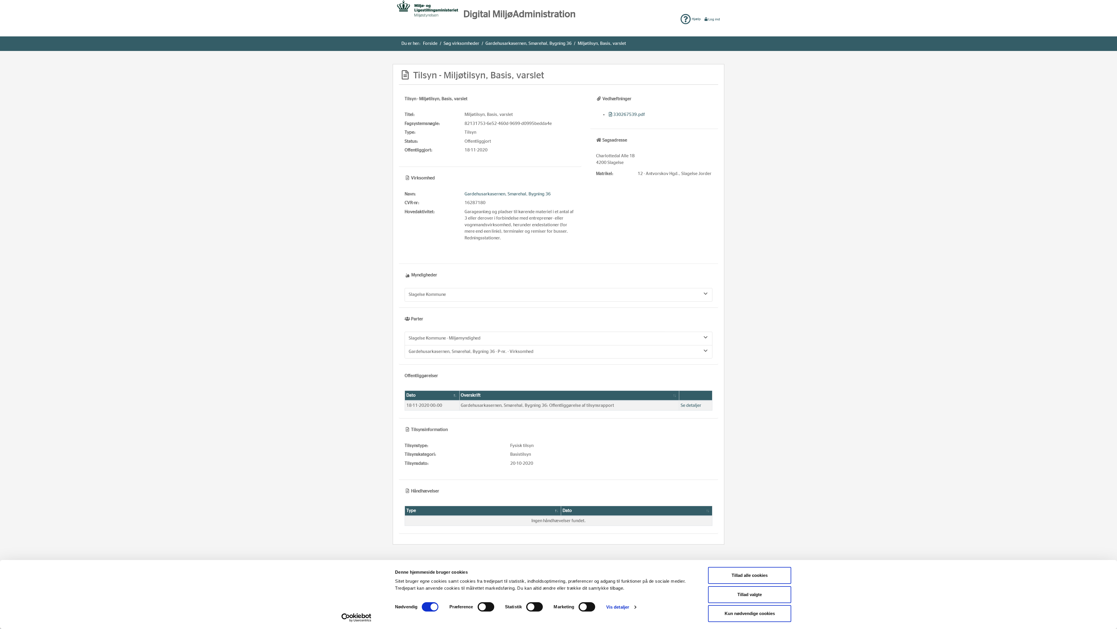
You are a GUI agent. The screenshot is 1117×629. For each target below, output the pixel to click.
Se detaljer (691, 405)
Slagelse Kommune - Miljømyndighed (445, 338)
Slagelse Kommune (427, 294)
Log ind (714, 19)
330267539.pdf (629, 114)
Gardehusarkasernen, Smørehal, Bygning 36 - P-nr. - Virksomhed (471, 351)
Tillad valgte (749, 594)
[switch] (486, 607)
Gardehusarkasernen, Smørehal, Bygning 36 (528, 43)
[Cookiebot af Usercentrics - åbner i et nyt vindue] (356, 617)
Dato (411, 395)
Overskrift (471, 395)
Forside (430, 43)
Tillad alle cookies (750, 575)
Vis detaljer (617, 607)
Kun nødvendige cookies (750, 613)
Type (411, 510)
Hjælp (696, 19)
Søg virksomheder (461, 43)
